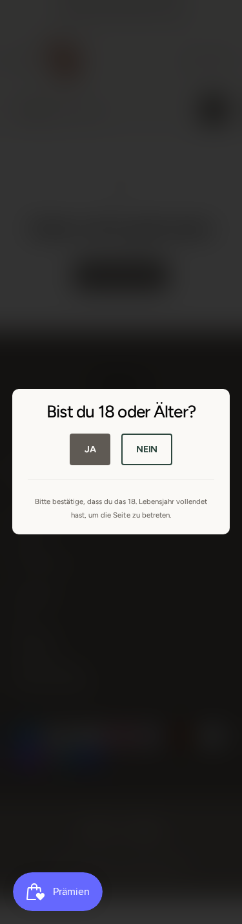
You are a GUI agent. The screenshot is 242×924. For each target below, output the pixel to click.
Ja (90, 449)
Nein (146, 449)
